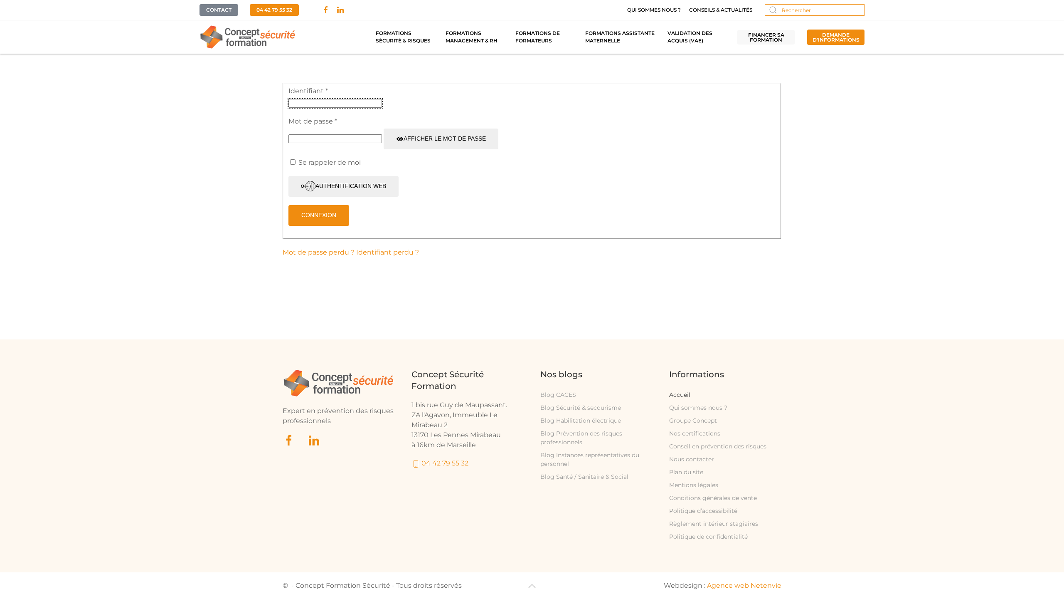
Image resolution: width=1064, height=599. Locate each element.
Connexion (318, 215)
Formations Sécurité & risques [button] (403, 37)
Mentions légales (693, 485)
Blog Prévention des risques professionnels (581, 438)
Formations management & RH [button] (472, 37)
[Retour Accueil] (248, 37)
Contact (219, 10)
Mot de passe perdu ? (319, 252)
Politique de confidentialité (708, 536)
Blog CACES (558, 395)
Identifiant (308, 91)
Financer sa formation (766, 37)
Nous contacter (691, 459)
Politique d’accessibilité (703, 511)
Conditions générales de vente (713, 498)
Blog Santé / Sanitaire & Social (584, 476)
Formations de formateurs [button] (537, 37)
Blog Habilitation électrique (580, 420)
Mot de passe (312, 121)
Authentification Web (350, 186)
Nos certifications (694, 433)
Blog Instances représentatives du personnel (589, 459)
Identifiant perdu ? (387, 252)
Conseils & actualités (720, 10)
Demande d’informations (836, 37)
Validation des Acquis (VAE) (689, 37)
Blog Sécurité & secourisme (580, 407)
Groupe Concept (693, 420)
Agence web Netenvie (744, 585)
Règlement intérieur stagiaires (713, 523)
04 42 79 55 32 (274, 10)
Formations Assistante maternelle (620, 37)
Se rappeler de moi (329, 162)
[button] (532, 586)
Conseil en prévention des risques (717, 446)
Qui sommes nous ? (654, 10)
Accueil (679, 395)
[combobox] (814, 10)
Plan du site (686, 472)
